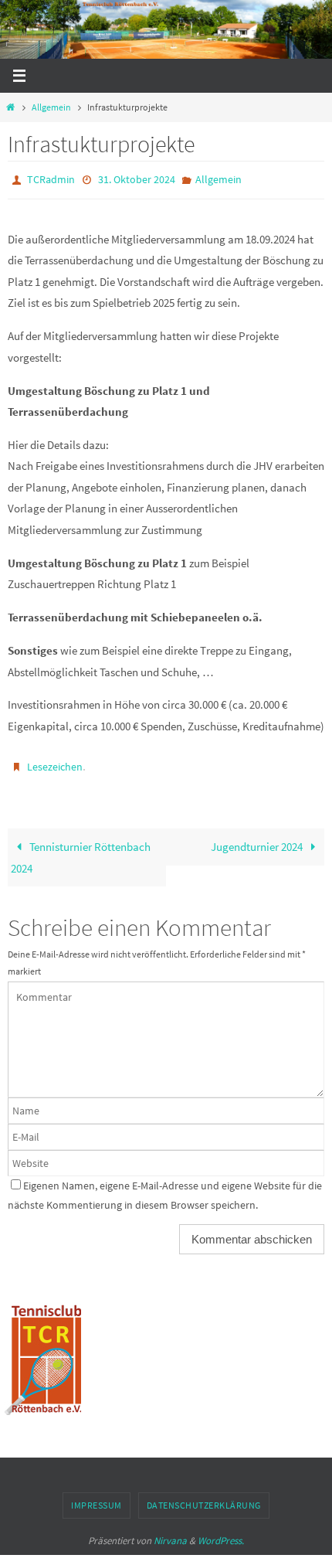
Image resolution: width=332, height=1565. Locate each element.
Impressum (96, 1498)
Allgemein (51, 107)
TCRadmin (51, 178)
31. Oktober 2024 (136, 178)
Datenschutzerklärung (204, 1498)
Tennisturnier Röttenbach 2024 (81, 850)
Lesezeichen (55, 762)
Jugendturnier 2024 (258, 839)
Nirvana (170, 1532)
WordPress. (221, 1532)
